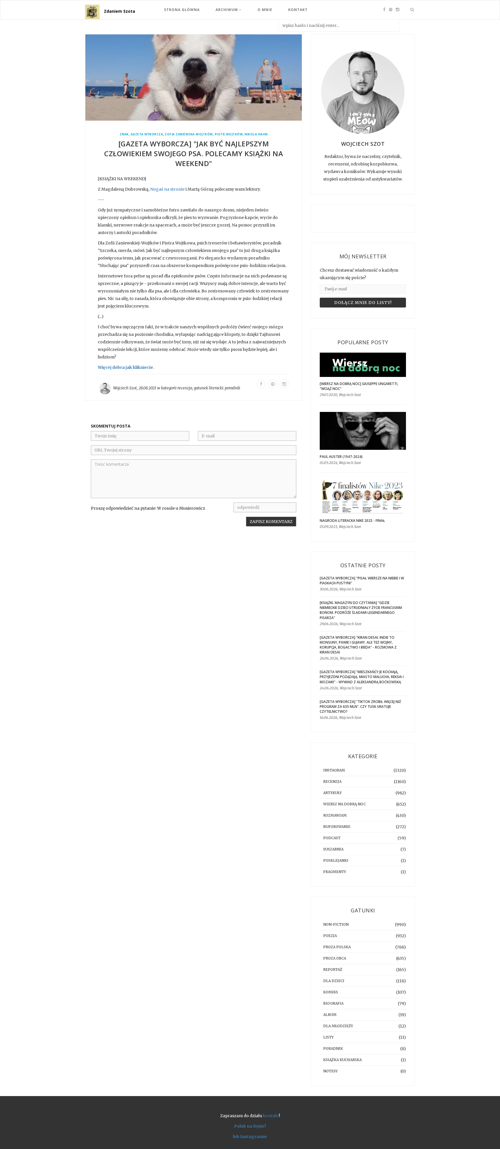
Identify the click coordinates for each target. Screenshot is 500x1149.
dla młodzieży (338, 1026)
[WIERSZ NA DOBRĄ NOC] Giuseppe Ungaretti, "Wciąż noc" (359, 386)
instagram (334, 770)
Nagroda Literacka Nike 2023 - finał (352, 520)
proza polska (337, 947)
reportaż (332, 969)
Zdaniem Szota (119, 11)
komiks (330, 992)
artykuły (332, 793)
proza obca (334, 958)
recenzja (184, 388)
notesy (330, 1071)
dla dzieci (333, 981)
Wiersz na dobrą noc (344, 804)
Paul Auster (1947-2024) (341, 456)
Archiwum (227, 9)
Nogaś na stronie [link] (167, 189)
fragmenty (334, 872)
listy (328, 1037)
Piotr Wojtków (229, 134)
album (330, 1014)
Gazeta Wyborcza (146, 134)
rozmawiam (335, 815)
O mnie (265, 9)
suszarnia (333, 849)
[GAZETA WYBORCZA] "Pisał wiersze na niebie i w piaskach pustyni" (362, 580)
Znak (124, 134)
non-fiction (336, 924)
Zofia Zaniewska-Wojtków (189, 134)
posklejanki (335, 860)
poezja (330, 935)
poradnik (232, 388)
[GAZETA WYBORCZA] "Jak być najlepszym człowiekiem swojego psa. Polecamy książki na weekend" (193, 153)
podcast (332, 838)
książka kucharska (342, 1060)
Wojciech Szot (125, 388)
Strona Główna (182, 9)
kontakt (271, 1115)
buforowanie (336, 826)
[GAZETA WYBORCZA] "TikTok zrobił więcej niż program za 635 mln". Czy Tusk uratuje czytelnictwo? (360, 706)
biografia (333, 1003)
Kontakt (298, 9)
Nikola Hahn (256, 134)
